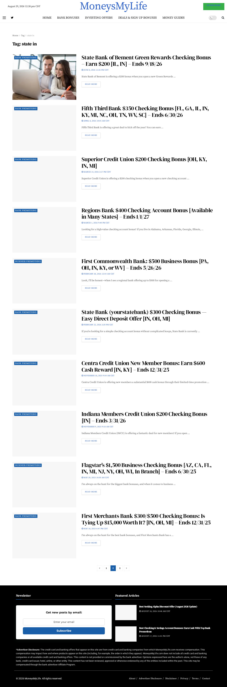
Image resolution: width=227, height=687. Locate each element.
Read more (91, 84)
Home (47, 18)
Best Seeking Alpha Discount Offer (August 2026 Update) (168, 606)
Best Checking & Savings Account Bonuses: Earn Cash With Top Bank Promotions (174, 629)
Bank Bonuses (68, 18)
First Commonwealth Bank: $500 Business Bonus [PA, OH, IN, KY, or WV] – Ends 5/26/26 (145, 264)
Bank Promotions (25, 57)
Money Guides (173, 18)
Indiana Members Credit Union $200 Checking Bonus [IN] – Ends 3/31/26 (144, 417)
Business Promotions (28, 261)
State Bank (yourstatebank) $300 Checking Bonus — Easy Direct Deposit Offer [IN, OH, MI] (144, 315)
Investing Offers (99, 18)
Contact (206, 678)
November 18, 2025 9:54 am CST (98, 375)
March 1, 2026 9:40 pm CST (96, 223)
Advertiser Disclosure (150, 678)
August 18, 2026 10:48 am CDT (155, 611)
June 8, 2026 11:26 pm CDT (96, 70)
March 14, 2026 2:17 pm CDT (97, 172)
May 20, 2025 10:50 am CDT (96, 477)
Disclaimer (171, 678)
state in (30, 35)
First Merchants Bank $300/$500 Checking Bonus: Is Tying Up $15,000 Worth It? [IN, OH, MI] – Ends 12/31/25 (146, 519)
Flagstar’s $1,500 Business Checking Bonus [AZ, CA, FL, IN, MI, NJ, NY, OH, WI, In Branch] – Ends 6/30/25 (147, 468)
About (132, 678)
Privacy (184, 678)
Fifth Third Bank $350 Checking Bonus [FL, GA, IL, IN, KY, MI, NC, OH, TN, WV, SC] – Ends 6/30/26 (145, 111)
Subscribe (64, 630)
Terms (195, 678)
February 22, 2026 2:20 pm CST (98, 325)
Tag (22, 35)
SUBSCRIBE (214, 5)
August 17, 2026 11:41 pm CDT (155, 636)
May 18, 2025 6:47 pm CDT (95, 528)
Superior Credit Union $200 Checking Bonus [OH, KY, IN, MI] (144, 162)
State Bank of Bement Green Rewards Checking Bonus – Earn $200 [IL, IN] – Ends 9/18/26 (146, 61)
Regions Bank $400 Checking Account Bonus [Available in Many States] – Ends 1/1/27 (147, 213)
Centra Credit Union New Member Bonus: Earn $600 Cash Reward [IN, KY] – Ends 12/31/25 (143, 366)
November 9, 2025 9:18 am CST (98, 426)
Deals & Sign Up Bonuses (137, 18)
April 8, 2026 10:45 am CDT (96, 121)
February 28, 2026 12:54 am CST (98, 274)
